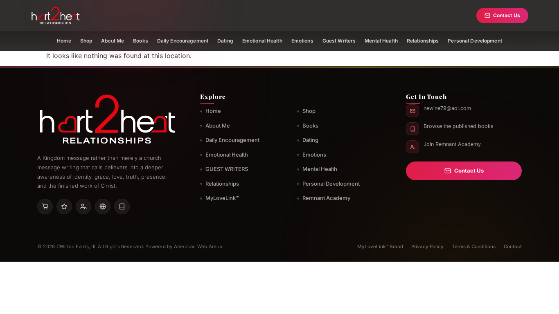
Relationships (423, 41)
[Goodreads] (64, 206)
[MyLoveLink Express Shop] (122, 206)
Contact (513, 246)
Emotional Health (262, 41)
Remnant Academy (326, 198)
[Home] (55, 15)
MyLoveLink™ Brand (380, 246)
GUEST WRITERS (226, 169)
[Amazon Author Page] (45, 206)
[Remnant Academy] (83, 206)
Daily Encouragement (182, 41)
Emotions (302, 41)
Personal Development (475, 41)
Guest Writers (339, 41)
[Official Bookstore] (102, 206)
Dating (225, 41)
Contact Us (506, 15)
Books (140, 41)
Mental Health (381, 41)
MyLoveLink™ (222, 198)
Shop (86, 41)
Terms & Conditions (474, 246)
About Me (112, 41)
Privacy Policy (427, 246)
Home (64, 41)
